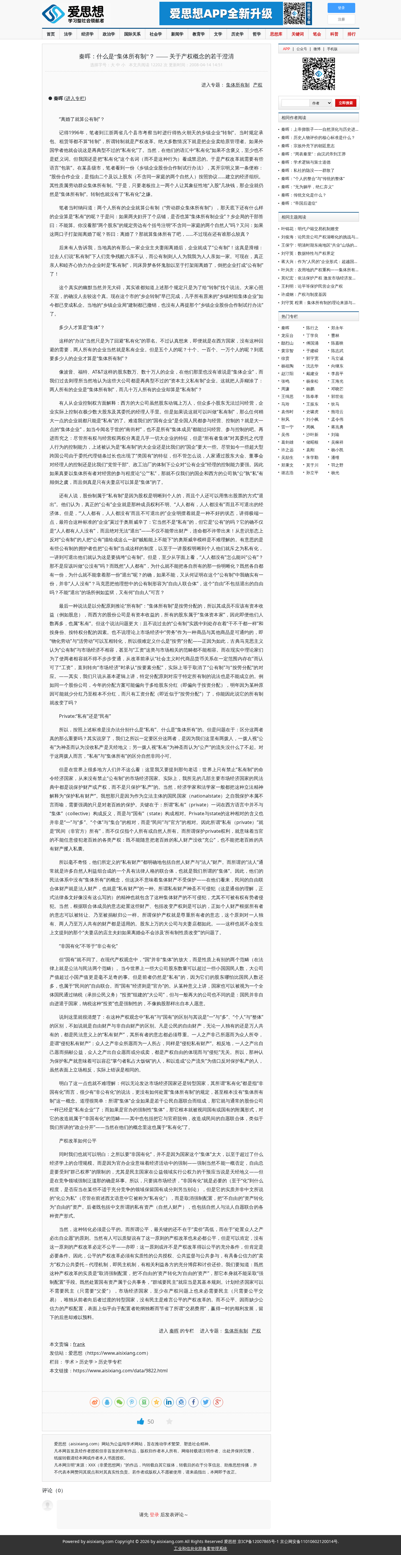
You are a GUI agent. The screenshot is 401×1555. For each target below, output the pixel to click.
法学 (68, 34)
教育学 (199, 34)
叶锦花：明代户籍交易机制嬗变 (310, 228)
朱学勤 (312, 457)
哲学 (257, 34)
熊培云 (337, 411)
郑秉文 (287, 465)
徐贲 (285, 358)
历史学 (237, 34)
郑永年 (337, 327)
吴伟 (285, 434)
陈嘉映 (337, 343)
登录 (154, 1514)
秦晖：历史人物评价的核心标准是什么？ (318, 137)
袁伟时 (287, 411)
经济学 (87, 34)
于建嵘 (312, 350)
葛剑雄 (287, 442)
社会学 (156, 34)
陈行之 (312, 327)
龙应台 (287, 335)
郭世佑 (337, 396)
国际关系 (132, 34)
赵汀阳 (287, 373)
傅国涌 (312, 343)
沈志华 (312, 366)
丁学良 (312, 335)
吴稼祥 (337, 442)
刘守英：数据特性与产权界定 (308, 253)
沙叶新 (312, 434)
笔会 (317, 34)
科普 (334, 34)
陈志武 (337, 350)
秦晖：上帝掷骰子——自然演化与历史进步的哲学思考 (330, 129)
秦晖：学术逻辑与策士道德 (306, 162)
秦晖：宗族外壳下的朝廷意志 (308, 145)
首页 (51, 34)
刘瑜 (335, 434)
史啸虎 (312, 411)
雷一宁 (287, 427)
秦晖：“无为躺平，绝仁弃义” (307, 186)
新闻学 (177, 34)
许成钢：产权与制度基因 (303, 294)
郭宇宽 (312, 358)
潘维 (335, 457)
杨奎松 (312, 381)
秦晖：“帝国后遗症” (299, 203)
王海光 (337, 381)
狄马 (335, 404)
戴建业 (312, 373)
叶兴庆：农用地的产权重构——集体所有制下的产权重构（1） (338, 269)
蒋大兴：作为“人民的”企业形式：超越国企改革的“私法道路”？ (337, 261)
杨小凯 (337, 449)
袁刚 (310, 449)
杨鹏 (310, 388)
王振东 (312, 404)
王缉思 (287, 396)
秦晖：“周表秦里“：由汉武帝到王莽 (313, 154)
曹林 (335, 335)
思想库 (276, 34)
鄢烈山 (287, 343)
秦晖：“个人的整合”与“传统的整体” (313, 178)
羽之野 (337, 465)
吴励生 (287, 457)
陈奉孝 (312, 396)
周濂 (285, 388)
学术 (69, 1362)
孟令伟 (337, 419)
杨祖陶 (287, 366)
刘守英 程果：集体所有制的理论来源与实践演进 (325, 302)
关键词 (298, 34)
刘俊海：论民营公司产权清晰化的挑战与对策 (322, 237)
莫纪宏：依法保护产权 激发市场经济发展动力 (323, 278)
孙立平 (312, 472)
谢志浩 (287, 472)
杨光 (335, 472)
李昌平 (337, 373)
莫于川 (312, 465)
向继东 (337, 366)
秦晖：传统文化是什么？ (303, 195)
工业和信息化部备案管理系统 (200, 1548)
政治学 (109, 34)
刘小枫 (312, 419)
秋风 (285, 419)
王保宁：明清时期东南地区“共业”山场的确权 (321, 245)
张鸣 (285, 381)
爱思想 (89, 14)
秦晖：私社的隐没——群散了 (308, 170)
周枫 (310, 427)
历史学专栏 (110, 1362)
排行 (352, 34)
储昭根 (312, 442)
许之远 (287, 449)
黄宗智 (287, 350)
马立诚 (337, 358)
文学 (218, 34)
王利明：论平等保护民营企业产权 (312, 286)
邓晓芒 (337, 388)
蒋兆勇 (337, 427)
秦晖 (285, 327)
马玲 (285, 404)
